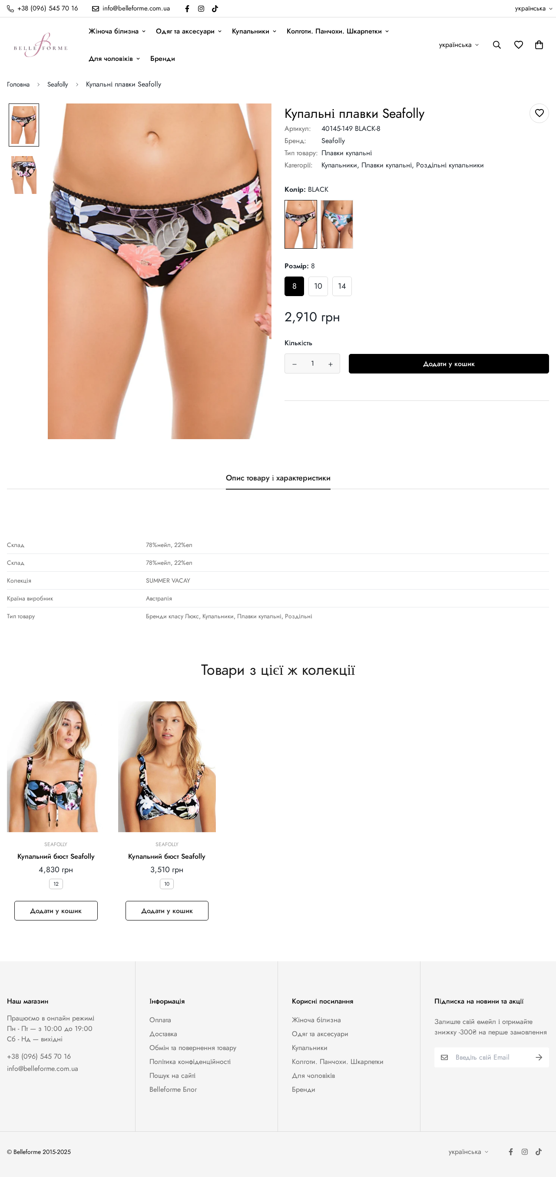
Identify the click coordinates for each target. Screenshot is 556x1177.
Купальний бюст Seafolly (56, 856)
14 (342, 286)
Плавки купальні (346, 153)
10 (318, 286)
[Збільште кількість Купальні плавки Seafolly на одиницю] (330, 364)
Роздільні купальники (450, 165)
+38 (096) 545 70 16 (39, 1056)
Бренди (162, 58)
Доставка (163, 1034)
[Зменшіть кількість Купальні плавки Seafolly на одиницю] (294, 364)
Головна (18, 84)
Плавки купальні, (387, 165)
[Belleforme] (41, 45)
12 (56, 884)
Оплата (160, 1020)
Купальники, (340, 165)
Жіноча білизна (114, 31)
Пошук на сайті (172, 1075)
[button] (537, 45)
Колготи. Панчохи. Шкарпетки (334, 31)
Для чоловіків (111, 58)
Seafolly (57, 84)
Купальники (250, 31)
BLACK (301, 224)
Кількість (298, 343)
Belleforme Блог (173, 1089)
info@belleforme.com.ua (42, 1069)
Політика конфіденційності (190, 1062)
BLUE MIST (337, 224)
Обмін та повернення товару (192, 1048)
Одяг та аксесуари (185, 31)
